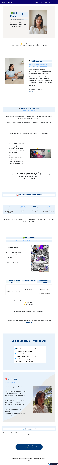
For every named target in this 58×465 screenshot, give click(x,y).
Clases (46, 2)
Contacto (50, 2)
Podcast (41, 2)
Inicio (36, 2)
